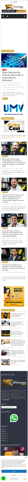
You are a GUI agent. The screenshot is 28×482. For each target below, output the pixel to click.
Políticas (8, 89)
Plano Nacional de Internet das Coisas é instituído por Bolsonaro (12, 76)
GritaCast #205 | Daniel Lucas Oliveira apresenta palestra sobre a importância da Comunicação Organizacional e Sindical (13, 198)
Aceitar (14, 471)
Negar (14, 475)
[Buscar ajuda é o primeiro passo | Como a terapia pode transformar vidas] (5, 313)
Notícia (4, 69)
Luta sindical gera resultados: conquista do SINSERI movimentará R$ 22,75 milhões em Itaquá (18, 324)
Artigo (2, 429)
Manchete (3, 438)
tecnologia (13, 89)
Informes (3, 436)
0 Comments (12, 85)
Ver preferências (14, 478)
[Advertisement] (14, 35)
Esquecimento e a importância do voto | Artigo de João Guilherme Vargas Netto (18, 362)
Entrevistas (5, 156)
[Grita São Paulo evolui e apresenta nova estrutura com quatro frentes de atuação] (5, 331)
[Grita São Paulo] (3, 16)
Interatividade (18, 87)
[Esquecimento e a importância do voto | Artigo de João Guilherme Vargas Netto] (5, 360)
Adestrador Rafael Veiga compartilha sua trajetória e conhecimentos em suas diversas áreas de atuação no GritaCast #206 (14, 162)
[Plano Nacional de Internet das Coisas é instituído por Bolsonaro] (14, 54)
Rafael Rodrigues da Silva (18, 272)
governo (13, 87)
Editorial (3, 431)
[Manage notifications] (25, 479)
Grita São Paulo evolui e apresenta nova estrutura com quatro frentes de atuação (17, 333)
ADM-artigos (15, 82)
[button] (26, 457)
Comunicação (5, 87)
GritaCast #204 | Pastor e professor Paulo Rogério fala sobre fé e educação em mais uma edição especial (12, 233)
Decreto (9, 87)
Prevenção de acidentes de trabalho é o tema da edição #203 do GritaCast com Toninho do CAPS (13, 267)
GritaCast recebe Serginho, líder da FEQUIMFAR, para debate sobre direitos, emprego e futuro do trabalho (18, 352)
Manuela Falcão (17, 168)
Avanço (18, 85)
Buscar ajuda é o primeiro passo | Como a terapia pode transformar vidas (18, 315)
